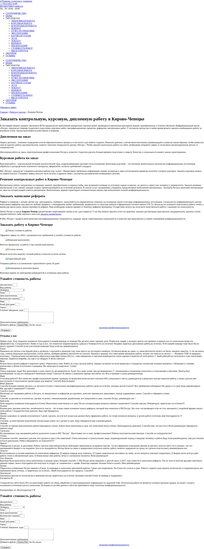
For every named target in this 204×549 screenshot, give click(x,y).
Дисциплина (6, 285)
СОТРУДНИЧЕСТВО (16, 13)
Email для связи (7, 304)
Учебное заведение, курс (12, 310)
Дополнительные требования (14, 322)
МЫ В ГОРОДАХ (19, 51)
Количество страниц (10, 298)
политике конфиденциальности (114, 327)
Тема (2, 293)
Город (3, 307)
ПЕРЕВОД (16, 43)
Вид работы (5, 287)
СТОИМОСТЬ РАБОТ (22, 48)
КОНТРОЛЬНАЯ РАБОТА (24, 26)
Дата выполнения (8, 295)
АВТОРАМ (11, 53)
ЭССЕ (14, 38)
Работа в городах (18, 112)
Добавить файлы (8, 325)
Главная (3, 112)
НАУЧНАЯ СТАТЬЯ (21, 36)
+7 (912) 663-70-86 (8, 3)
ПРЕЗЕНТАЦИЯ (19, 46)
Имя (2, 301)
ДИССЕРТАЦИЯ (19, 33)
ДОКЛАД (16, 41)
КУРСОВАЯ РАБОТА (21, 23)
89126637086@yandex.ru (11, 6)
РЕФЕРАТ (16, 28)
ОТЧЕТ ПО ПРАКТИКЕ (23, 31)
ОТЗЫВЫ (10, 55)
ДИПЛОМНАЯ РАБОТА (23, 21)
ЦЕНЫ (9, 16)
